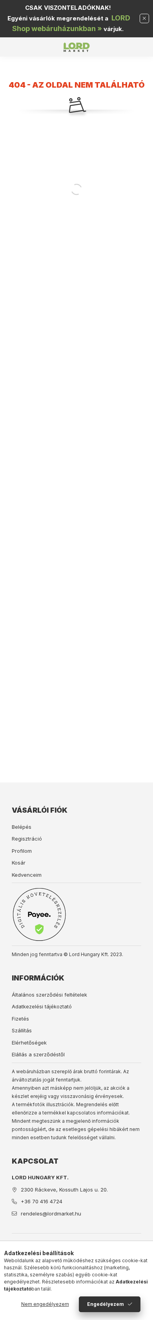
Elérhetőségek (29, 1042)
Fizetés (20, 1018)
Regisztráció (27, 838)
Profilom (22, 851)
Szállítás (22, 1030)
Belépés (21, 827)
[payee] (39, 914)
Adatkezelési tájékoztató (42, 1006)
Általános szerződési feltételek (49, 994)
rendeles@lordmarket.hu (51, 1213)
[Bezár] (144, 18)
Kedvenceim (27, 875)
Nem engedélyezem (45, 1304)
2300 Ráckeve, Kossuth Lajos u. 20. (64, 1189)
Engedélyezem (105, 1304)
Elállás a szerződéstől (38, 1054)
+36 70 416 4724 (41, 1201)
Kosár (19, 862)
